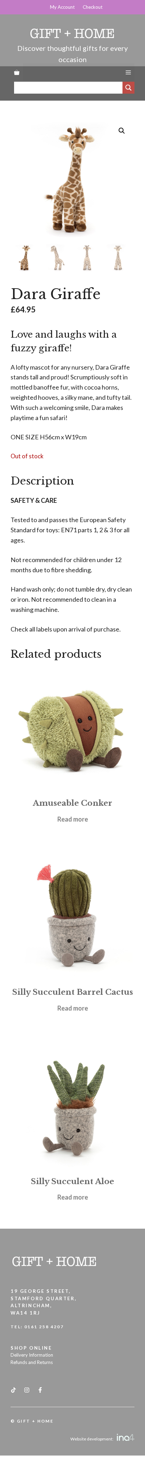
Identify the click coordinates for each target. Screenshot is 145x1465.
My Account (62, 7)
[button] (121, 130)
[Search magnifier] (128, 88)
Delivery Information (32, 1355)
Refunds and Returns (32, 1362)
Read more (72, 819)
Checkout (92, 7)
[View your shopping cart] (17, 72)
